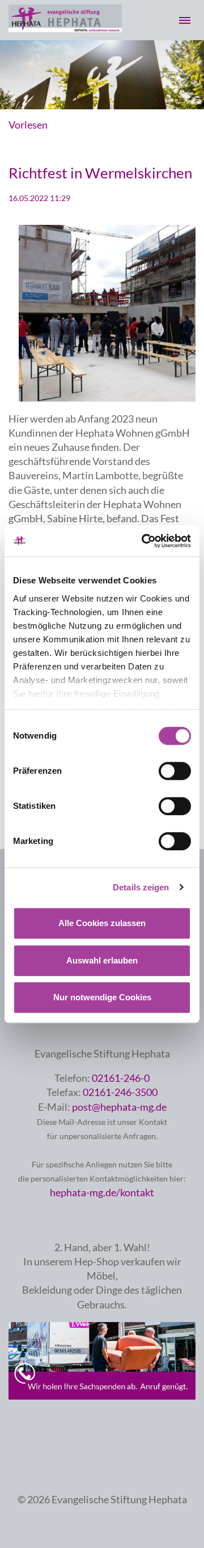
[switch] (175, 771)
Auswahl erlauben (102, 960)
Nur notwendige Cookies (102, 997)
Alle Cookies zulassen (102, 923)
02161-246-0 (121, 1078)
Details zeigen (141, 887)
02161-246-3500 (120, 1092)
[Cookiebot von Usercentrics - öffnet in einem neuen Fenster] (144, 541)
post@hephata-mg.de (119, 1107)
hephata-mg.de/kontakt (102, 1192)
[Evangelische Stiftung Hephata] (65, 28)
